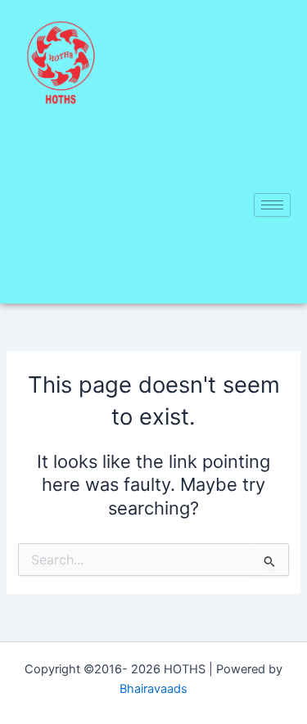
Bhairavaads (153, 688)
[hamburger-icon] (272, 205)
